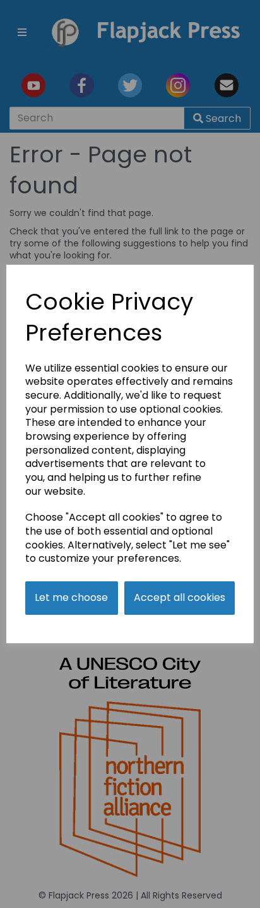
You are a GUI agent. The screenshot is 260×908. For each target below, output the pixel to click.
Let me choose (71, 597)
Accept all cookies (179, 597)
